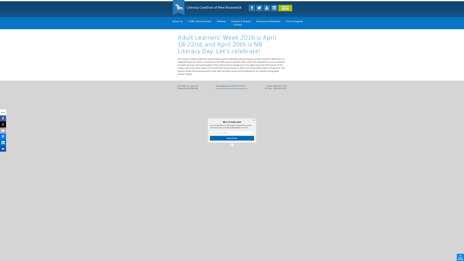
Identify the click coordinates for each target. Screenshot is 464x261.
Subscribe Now (232, 138)
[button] (232, 121)
